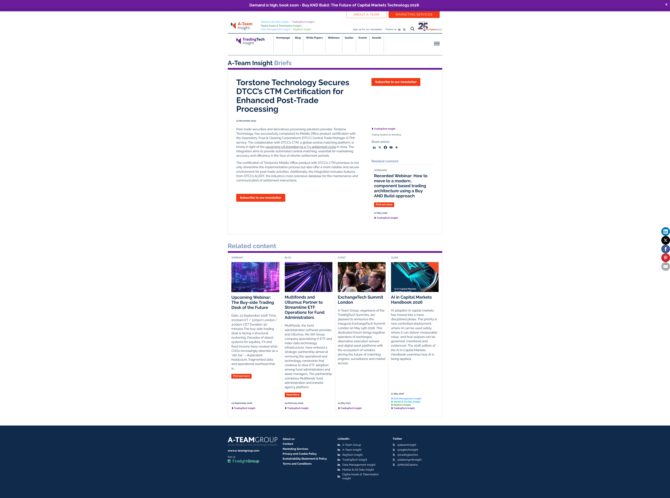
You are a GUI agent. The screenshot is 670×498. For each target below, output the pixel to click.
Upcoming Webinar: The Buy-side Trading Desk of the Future (252, 302)
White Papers (314, 37)
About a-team (366, 14)
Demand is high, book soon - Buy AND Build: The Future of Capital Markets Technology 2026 (334, 5)
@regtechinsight (407, 449)
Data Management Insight (275, 29)
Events (363, 37)
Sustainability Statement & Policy (305, 458)
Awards (376, 37)
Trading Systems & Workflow (386, 135)
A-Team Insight (352, 449)
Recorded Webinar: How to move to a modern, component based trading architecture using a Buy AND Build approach (400, 185)
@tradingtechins (407, 454)
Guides (349, 37)
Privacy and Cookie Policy (300, 453)
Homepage (283, 37)
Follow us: (391, 29)
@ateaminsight (406, 444)
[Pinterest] (665, 257)
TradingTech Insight (303, 22)
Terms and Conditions (297, 463)
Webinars (334, 37)
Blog (298, 37)
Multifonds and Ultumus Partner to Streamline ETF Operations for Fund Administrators (305, 307)
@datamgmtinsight (409, 459)
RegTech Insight (302, 29)
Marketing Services (414, 14)
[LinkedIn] (665, 231)
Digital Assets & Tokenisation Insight (281, 25)
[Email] (665, 266)
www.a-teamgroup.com (243, 450)
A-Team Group (351, 444)
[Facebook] (665, 249)
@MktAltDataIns (407, 464)
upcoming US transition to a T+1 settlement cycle (301, 147)
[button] (335, 4)
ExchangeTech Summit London (360, 300)
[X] (665, 240)
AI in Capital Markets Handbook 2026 (411, 300)
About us (289, 439)
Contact (288, 443)
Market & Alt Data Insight (275, 22)
